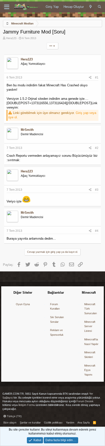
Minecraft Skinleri (89, 354)
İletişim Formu (26, 404)
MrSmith (27, 130)
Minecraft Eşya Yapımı (89, 370)
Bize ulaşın (9, 422)
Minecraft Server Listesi (89, 326)
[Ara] (99, 7)
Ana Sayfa (83, 422)
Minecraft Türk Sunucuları (90, 309)
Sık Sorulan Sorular (57, 319)
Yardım (70, 422)
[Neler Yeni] (90, 7)
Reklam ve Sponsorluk (56, 332)
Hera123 (11, 38)
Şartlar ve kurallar (30, 422)
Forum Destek (85, 401)
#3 (96, 189)
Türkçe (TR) (14, 416)
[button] (6, 7)
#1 (96, 77)
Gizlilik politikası (53, 422)
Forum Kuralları (55, 306)
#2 (96, 148)
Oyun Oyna (23, 304)
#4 (96, 231)
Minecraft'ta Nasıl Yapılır (91, 342)
